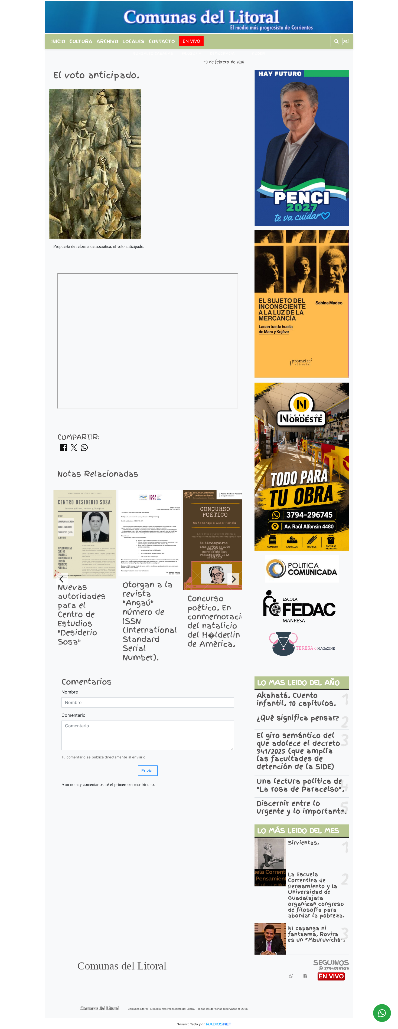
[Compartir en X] (74, 449)
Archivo (107, 41)
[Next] (233, 579)
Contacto (162, 41)
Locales (134, 41)
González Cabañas (153, 53)
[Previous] (62, 579)
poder (258, 53)
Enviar (147, 770)
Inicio (58, 41)
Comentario (73, 715)
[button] (336, 41)
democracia (222, 53)
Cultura (81, 41)
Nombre (69, 692)
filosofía (191, 53)
